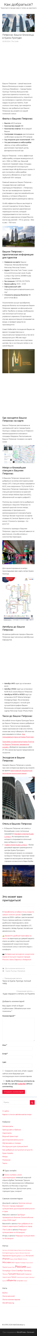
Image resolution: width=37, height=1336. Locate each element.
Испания (30, 1256)
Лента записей (8, 1296)
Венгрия (22, 1253)
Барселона (21, 1250)
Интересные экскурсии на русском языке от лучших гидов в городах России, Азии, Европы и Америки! (18, 957)
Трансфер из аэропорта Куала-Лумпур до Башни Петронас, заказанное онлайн (18, 744)
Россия (20, 1266)
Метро (5, 1157)
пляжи (25, 1280)
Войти (5, 1293)
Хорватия (28, 1274)
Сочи (13, 1271)
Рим (13, 1267)
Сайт (4, 1062)
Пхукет (9, 1267)
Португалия (29, 1262)
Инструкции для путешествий (15, 1146)
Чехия (13, 1277)
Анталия (11, 1250)
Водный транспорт (10, 1136)
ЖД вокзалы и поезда (11, 1143)
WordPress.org (8, 1303)
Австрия (4, 1250)
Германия (6, 1256)
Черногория (6, 1277)
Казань (12, 1259)
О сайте (5, 1111)
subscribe (22, 1084)
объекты (11, 1280)
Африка (16, 1250)
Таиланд (27, 1271)
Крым (20, 1259)
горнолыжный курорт (23, 1277)
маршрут (32, 1277)
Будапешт (12, 1253)
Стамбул (19, 1271)
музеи (4, 1280)
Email (5, 1054)
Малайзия (21, 971)
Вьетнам (27, 1253)
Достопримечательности (15, 968)
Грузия (13, 1256)
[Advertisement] (18, 62)
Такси (4, 1163)
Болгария (5, 1253)
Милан (25, 1259)
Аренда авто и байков (11, 1130)
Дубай (18, 1256)
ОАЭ (12, 1262)
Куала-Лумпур (11, 971)
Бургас (17, 1253)
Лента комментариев (11, 1300)
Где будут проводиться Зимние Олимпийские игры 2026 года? (17, 1217)
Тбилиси (5, 1274)
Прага (4, 1267)
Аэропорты (7, 1133)
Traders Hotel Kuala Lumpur (15, 845)
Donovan (30, 1332)
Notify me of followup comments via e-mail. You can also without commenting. (18, 1083)
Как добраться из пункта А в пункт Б (17, 1150)
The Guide (14, 41)
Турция (12, 1274)
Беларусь (29, 1250)
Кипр (15, 1259)
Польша (22, 1262)
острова (20, 1281)
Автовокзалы (7, 1126)
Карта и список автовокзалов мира (16, 1114)
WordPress (21, 1332)
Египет (23, 1256)
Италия (6, 1259)
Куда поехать (7, 1153)
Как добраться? (18, 4)
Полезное (6, 1160)
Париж (17, 1262)
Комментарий (8, 1016)
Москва (6, 1262)
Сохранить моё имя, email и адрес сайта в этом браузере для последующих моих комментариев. (17, 1073)
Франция (20, 1274)
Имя (4, 1045)
